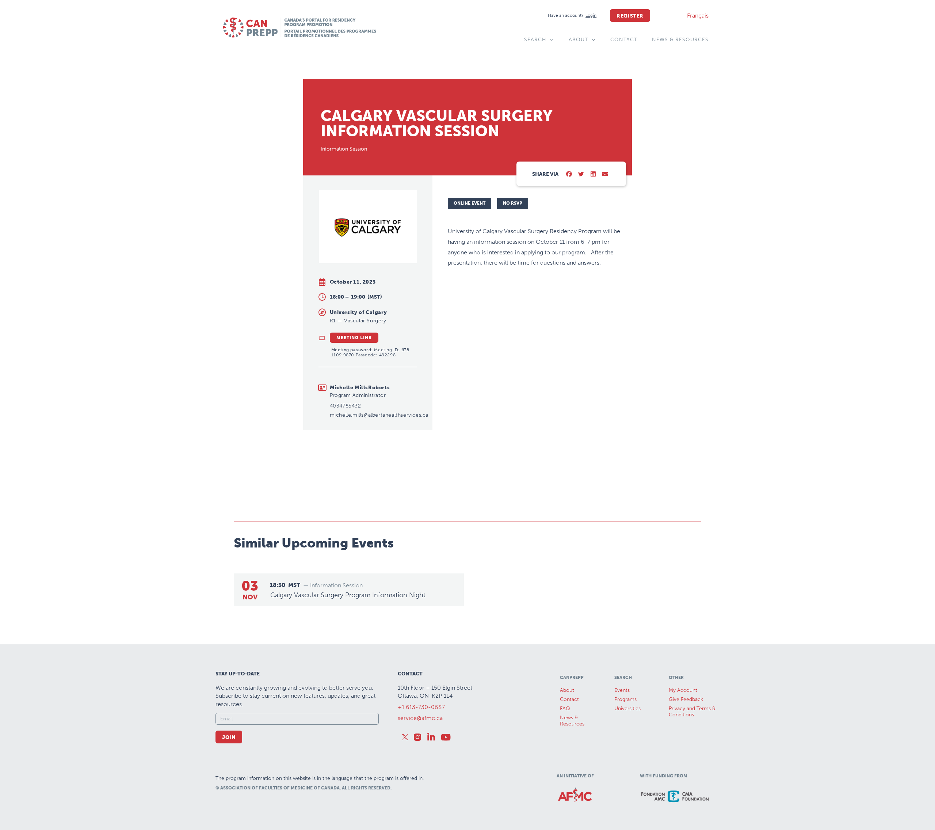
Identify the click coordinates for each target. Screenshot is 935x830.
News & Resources (680, 40)
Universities (627, 708)
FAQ (565, 708)
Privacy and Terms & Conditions (692, 711)
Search (535, 40)
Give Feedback (686, 699)
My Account (683, 690)
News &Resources (572, 721)
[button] (569, 174)
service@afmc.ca (420, 718)
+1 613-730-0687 (421, 707)
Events (622, 690)
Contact (623, 40)
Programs (625, 699)
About (578, 40)
